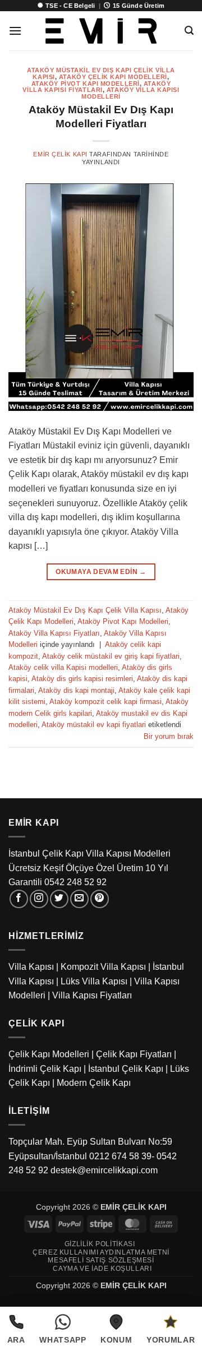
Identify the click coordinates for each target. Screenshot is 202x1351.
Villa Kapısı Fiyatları (92, 995)
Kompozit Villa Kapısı (103, 966)
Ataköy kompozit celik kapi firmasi (105, 701)
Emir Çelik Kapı (60, 154)
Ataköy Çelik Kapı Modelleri (113, 76)
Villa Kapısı (31, 966)
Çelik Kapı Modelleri (48, 1054)
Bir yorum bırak (169, 736)
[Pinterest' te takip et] (99, 899)
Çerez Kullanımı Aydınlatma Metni (101, 1252)
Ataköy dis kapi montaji (76, 690)
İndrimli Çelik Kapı (44, 1069)
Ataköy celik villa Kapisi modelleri (63, 667)
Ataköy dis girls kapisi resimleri (82, 678)
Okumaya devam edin (101, 572)
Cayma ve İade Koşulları (102, 1269)
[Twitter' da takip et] (59, 899)
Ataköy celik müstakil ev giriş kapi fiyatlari (111, 656)
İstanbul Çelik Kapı (125, 1069)
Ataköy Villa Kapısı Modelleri (130, 93)
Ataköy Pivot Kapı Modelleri (85, 83)
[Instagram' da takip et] (39, 899)
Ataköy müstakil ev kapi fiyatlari (94, 724)
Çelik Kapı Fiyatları (134, 1054)
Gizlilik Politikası (100, 1244)
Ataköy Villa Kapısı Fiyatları (96, 87)
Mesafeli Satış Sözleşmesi (101, 1260)
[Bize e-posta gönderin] (79, 899)
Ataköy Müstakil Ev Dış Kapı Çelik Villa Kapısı (85, 610)
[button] (15, 30)
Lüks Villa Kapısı (94, 981)
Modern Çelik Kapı (94, 1083)
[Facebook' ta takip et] (19, 899)
